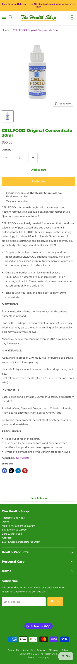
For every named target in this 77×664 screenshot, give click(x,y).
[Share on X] (11, 470)
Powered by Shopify (38, 657)
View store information (17, 201)
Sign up (55, 601)
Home (5, 30)
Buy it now (38, 181)
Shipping (53, 650)
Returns (41, 650)
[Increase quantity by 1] (33, 157)
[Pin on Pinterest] (25, 470)
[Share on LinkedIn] (18, 470)
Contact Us (13, 650)
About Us (28, 650)
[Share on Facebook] (4, 470)
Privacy (66, 650)
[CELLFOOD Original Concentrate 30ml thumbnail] (7, 116)
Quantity (6, 150)
